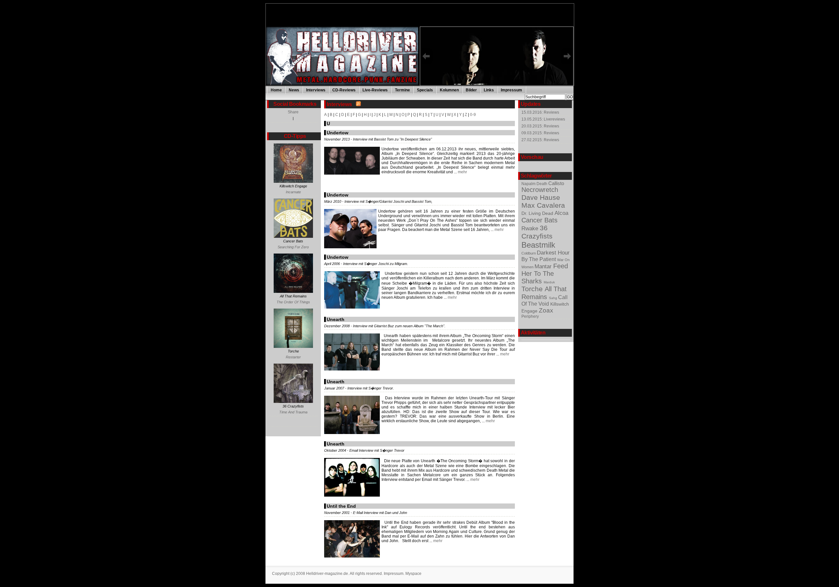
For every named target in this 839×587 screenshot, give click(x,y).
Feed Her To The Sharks (544, 273)
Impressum (511, 90)
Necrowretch (539, 189)
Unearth (335, 319)
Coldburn (529, 253)
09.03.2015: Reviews (540, 133)
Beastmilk (538, 244)
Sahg (553, 298)
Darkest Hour (553, 253)
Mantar (544, 266)
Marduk (549, 282)
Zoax (546, 310)
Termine (402, 90)
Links (489, 90)
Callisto (556, 183)
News (294, 90)
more (504, 81)
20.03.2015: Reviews (540, 126)
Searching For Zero (293, 247)
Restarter (293, 357)
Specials (425, 90)
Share (293, 112)
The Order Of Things (293, 302)
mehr (462, 172)
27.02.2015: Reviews (540, 140)
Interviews (315, 90)
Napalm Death (534, 183)
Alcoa (561, 213)
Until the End (341, 506)
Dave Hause (540, 197)
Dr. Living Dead (538, 213)
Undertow (337, 132)
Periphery (530, 316)
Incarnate (293, 192)
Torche (533, 289)
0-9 (473, 114)
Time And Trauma (293, 412)
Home (276, 90)
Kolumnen (449, 90)
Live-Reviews (375, 90)
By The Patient (539, 259)
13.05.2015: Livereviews (543, 119)
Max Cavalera (543, 205)
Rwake (530, 228)
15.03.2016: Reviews (540, 112)
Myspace (413, 573)
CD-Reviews (344, 90)
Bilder (471, 90)
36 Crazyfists (537, 232)
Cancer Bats (539, 220)
